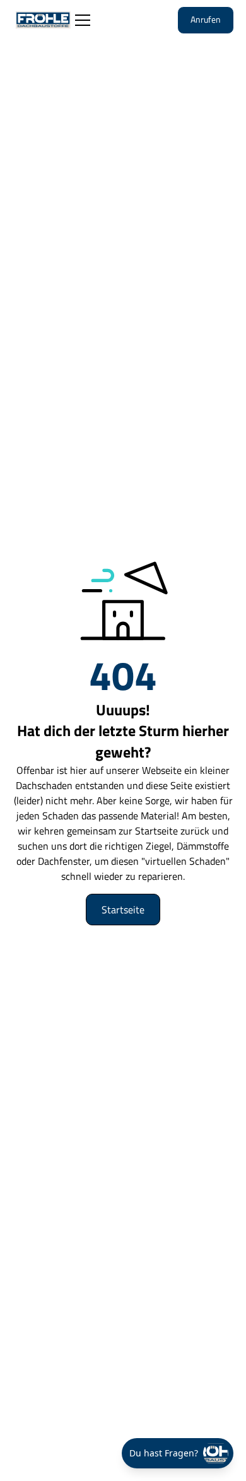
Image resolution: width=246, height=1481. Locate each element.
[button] (80, 20)
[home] (43, 20)
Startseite (123, 909)
